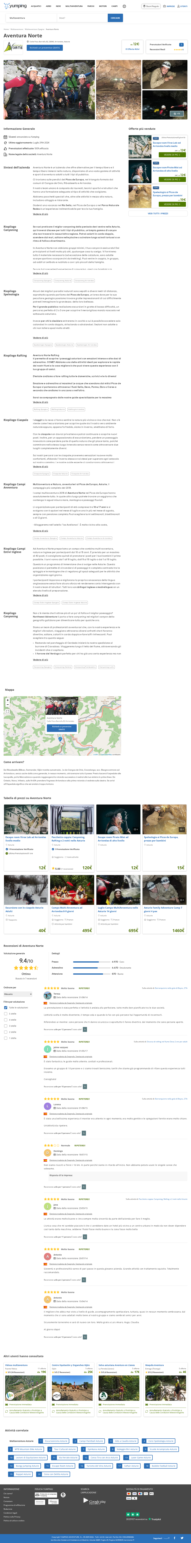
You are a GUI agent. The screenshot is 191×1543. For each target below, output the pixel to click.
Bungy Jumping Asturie (27, 1465)
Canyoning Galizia (63, 667)
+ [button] (8, 700)
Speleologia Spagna (43, 345)
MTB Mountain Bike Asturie (28, 1449)
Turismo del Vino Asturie (99, 1465)
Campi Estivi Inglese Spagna (46, 603)
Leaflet (95, 754)
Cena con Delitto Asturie (56, 1474)
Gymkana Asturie (96, 1449)
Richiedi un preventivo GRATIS (45, 47)
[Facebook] (174, 1538)
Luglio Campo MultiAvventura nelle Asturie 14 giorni (118, 909)
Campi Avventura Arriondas (99, 538)
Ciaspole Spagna (41, 474)
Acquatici (36, 6)
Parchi (90, 6)
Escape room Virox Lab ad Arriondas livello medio (26, 839)
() (183, 49)
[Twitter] (182, 1538)
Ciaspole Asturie (60, 474)
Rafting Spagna (41, 409)
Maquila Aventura (154, 1365)
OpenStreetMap (106, 754)
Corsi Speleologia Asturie (160, 1441)
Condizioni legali (10, 1513)
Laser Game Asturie (141, 1457)
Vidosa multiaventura (16, 1365)
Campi (114, 6)
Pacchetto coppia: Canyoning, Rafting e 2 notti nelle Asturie (68, 839)
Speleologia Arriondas (87, 345)
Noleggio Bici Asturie (127, 1449)
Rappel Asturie (23, 1474)
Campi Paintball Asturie (91, 1441)
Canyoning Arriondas (84, 281)
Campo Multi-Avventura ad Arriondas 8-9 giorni (67, 909)
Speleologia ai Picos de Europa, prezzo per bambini (161, 839)
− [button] (8, 704)
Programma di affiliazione (14, 1505)
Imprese (171, 6)
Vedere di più (171, 154)
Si (85, 1029)
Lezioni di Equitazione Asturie (31, 1457)
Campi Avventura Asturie (72, 538)
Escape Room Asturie (62, 1465)
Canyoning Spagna (42, 281)
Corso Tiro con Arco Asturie (104, 1457)
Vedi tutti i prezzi (158, 213)
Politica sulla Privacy (12, 1516)
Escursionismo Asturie (56, 1441)
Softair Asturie (131, 1465)
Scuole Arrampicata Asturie (163, 1449)
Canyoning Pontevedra (85, 667)
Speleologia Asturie (64, 345)
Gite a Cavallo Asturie (125, 1441)
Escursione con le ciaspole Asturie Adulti (24, 909)
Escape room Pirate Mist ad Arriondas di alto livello (113, 839)
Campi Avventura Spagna (45, 538)
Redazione (8, 1509)
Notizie (6, 1497)
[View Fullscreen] (7, 711)
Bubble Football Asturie (163, 1465)
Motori (102, 6)
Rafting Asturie (58, 409)
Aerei (48, 6)
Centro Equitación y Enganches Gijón (71, 1365)
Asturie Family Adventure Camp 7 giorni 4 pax (163, 909)
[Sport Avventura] (15, 6)
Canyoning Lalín (106, 667)
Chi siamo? (8, 1493)
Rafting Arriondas (76, 409)
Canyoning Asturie (63, 281)
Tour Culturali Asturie (65, 1449)
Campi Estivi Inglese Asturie (75, 603)
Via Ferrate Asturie (68, 1457)
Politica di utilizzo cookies (14, 1520)
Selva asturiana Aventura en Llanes (117, 1365)
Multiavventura (73, 6)
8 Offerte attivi (132, 49)
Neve (58, 6)
